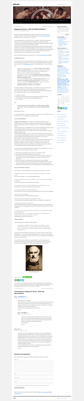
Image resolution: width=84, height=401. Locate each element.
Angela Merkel (62, 67)
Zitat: (15, 102)
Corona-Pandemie (21, 285)
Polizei (58, 89)
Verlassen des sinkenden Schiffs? (48, 26)
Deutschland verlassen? (18, 26)
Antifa (64, 68)
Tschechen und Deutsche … (62, 39)
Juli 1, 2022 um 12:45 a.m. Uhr (26, 314)
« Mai (58, 104)
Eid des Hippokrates (27, 285)
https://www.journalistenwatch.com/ (62, 131)
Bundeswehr (67, 69)
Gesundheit (33, 285)
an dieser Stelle (45, 55)
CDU (58, 70)
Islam (60, 74)
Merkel (59, 87)
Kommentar (16, 359)
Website (15, 381)
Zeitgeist (28, 284)
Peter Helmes (62, 88)
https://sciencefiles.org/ (60, 118)
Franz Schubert (59, 73)
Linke (58, 86)
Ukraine (65, 91)
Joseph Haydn (59, 76)
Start (15, 20)
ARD (66, 68)
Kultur (15, 284)
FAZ (67, 71)
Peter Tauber (66, 88)
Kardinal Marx (64, 76)
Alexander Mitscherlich (40, 284)
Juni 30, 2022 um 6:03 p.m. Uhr (23, 297)
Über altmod (19, 20)
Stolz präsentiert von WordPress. (63, 398)
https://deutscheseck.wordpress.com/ (62, 121)
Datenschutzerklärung (63, 20)
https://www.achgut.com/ (61, 123)
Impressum (16, 22)
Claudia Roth (66, 70)
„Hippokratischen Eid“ (45, 35)
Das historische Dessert (35, 20)
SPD (61, 91)
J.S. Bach (62, 74)
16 (63, 100)
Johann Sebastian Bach (61, 75)
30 (63, 103)
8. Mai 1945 (60, 45)
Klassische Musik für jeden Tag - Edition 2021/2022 (63, 83)
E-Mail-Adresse (17, 377)
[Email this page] (18, 277)
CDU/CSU (61, 70)
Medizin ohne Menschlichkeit (45, 285)
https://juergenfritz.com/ (60, 133)
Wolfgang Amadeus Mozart (62, 92)
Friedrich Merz (64, 73)
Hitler (58, 74)
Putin (61, 89)
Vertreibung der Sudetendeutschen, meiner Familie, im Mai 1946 (64, 52)
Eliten (31, 282)
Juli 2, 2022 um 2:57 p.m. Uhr (23, 330)
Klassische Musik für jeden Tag (52, 20)
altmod (16, 4)
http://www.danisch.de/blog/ (61, 125)
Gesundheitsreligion (40, 282)
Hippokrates (38, 285)
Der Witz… (22, 22)
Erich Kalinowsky (21, 296)
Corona (29, 282)
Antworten (19, 309)
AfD (58, 67)
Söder (63, 91)
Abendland (25, 282)
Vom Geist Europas (26, 20)
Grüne (68, 73)
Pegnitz (58, 88)
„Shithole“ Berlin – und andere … (63, 38)
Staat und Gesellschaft (23, 284)
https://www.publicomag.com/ (61, 137)
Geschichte (34, 282)
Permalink (37, 286)
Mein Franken (43, 20)
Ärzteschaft (46, 284)
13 (58, 100)
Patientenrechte (17, 286)
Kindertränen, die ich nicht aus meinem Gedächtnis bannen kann (64, 55)
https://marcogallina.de (60, 142)
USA (67, 91)
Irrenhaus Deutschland (48, 282)
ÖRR (67, 92)
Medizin (18, 284)
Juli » (69, 104)
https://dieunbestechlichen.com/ (61, 135)
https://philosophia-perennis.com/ (62, 116)
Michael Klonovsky (64, 87)
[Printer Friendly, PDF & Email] (27, 277)
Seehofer (58, 91)
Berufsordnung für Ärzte (29, 64)
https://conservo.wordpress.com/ (62, 114)
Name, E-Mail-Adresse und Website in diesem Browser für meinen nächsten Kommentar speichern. (32, 385)
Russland (68, 89)
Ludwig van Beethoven (62, 86)
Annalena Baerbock (60, 68)
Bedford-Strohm (59, 69)
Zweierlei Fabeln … (61, 40)
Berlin (63, 69)
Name (15, 373)
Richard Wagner (64, 89)
